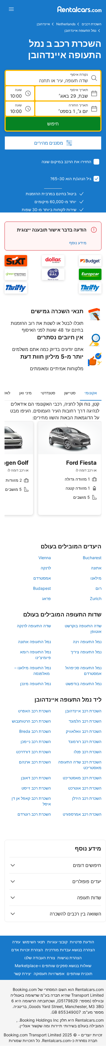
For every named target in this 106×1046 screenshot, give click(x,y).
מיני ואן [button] (25, 392)
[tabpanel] (53, 462)
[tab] (90, 393)
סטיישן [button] (69, 392)
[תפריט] (11, 9)
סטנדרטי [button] (48, 392)
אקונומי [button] (91, 392)
